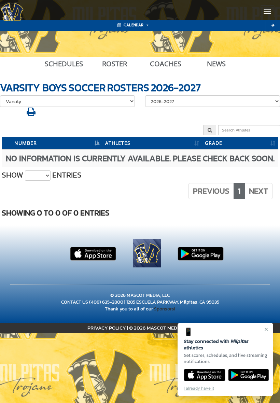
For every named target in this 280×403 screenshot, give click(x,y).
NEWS (216, 63)
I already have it (199, 388)
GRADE (213, 143)
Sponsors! (164, 308)
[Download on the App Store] (204, 375)
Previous (211, 191)
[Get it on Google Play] (248, 375)
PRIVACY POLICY (106, 328)
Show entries (42, 175)
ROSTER (114, 63)
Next (258, 191)
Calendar (133, 25)
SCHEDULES (64, 63)
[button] (31, 113)
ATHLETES (117, 143)
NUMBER (25, 143)
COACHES (165, 63)
